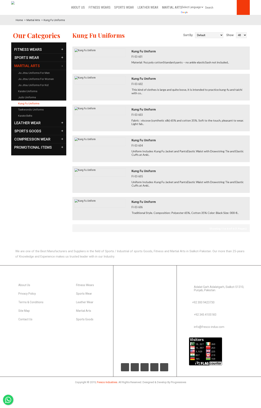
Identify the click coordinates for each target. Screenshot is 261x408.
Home (19, 20)
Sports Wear (84, 293)
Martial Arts (33, 20)
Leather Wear (84, 302)
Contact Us (25, 319)
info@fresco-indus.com (209, 326)
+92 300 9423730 (203, 302)
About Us (24, 285)
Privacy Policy (27, 293)
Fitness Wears (85, 285)
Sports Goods (84, 319)
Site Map (24, 310)
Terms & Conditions (30, 302)
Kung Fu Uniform (144, 51)
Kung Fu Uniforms (54, 20)
